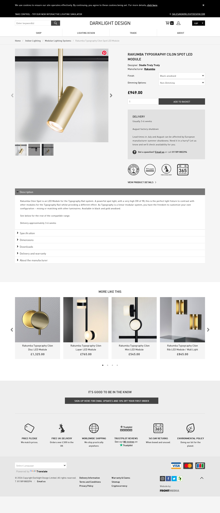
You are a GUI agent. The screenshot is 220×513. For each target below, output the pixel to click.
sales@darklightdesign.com (188, 14)
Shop (38, 32)
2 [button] (107, 365)
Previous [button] (12, 95)
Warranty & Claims (121, 477)
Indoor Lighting (33, 40)
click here (152, 5)
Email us (159, 151)
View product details (140, 182)
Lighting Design (86, 32)
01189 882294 (24, 481)
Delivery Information (89, 477)
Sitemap (116, 481)
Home (18, 40)
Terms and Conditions (90, 481)
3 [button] (112, 365)
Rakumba (149, 68)
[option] (61, 95)
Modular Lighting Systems (58, 40)
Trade (133, 32)
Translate (42, 471)
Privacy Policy (86, 485)
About (180, 32)
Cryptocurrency (119, 485)
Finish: (131, 75)
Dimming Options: (137, 82)
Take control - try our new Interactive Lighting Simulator (48, 14)
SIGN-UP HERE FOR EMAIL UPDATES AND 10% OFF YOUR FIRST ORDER (111, 400)
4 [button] (117, 365)
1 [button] (102, 365)
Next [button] (111, 95)
